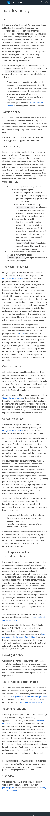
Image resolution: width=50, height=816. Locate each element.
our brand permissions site (31, 703)
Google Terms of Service (12, 278)
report (22, 334)
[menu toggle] (3, 2)
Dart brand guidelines (14, 696)
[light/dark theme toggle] (46, 2)
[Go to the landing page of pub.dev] (15, 2)
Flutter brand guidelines (37, 696)
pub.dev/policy (8, 788)
